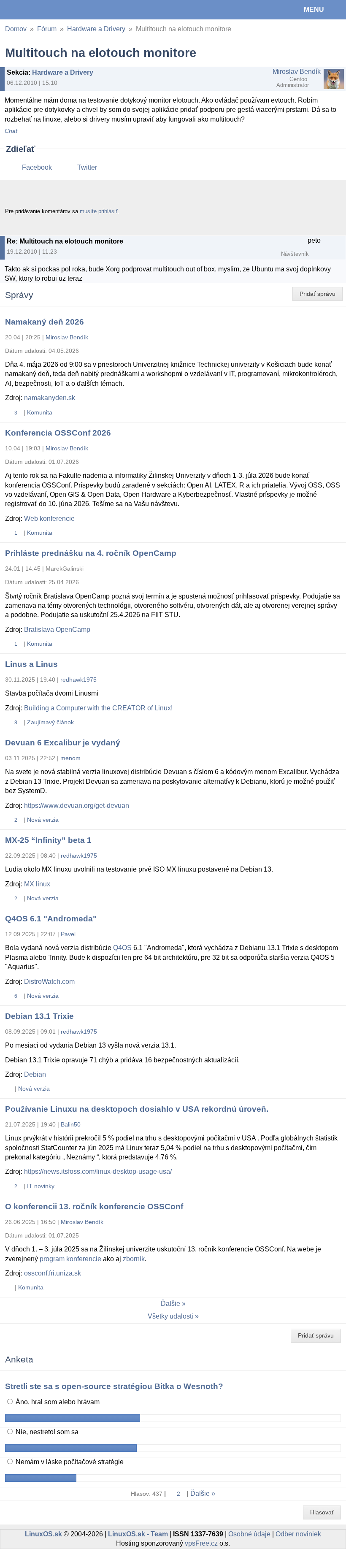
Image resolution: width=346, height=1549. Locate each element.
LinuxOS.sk (34, 9)
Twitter (87, 167)
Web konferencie (49, 518)
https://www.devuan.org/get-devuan (76, 805)
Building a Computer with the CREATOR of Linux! (98, 708)
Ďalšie (170, 1303)
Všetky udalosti (170, 1316)
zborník (134, 1258)
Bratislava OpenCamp (57, 629)
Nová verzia (43, 819)
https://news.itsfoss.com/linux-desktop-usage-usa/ (98, 1171)
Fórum (47, 28)
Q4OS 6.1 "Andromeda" (51, 918)
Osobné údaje (249, 1534)
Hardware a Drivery (96, 28)
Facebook (37, 167)
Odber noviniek (298, 1534)
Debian (35, 1074)
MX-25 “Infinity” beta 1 (48, 840)
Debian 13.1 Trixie (39, 1016)
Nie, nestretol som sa (46, 1431)
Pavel (68, 934)
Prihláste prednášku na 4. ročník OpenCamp (90, 553)
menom (70, 758)
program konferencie (70, 1258)
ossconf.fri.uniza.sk (52, 1273)
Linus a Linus (31, 664)
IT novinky (40, 1186)
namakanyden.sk (49, 397)
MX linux (37, 884)
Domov (16, 28)
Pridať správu (317, 293)
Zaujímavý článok (50, 722)
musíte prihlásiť (99, 211)
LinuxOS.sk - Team (138, 1534)
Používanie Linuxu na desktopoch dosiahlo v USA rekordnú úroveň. (136, 1109)
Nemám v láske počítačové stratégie (69, 1461)
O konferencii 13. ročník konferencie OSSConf (94, 1206)
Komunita (39, 412)
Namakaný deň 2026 (44, 321)
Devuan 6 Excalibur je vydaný (62, 742)
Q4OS (122, 947)
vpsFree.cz (201, 1543)
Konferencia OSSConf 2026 (58, 432)
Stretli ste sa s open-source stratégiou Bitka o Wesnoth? (114, 1386)
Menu (314, 9)
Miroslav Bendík (297, 71)
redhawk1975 (78, 679)
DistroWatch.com (49, 981)
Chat (11, 131)
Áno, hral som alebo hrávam (57, 1401)
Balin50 (71, 1124)
